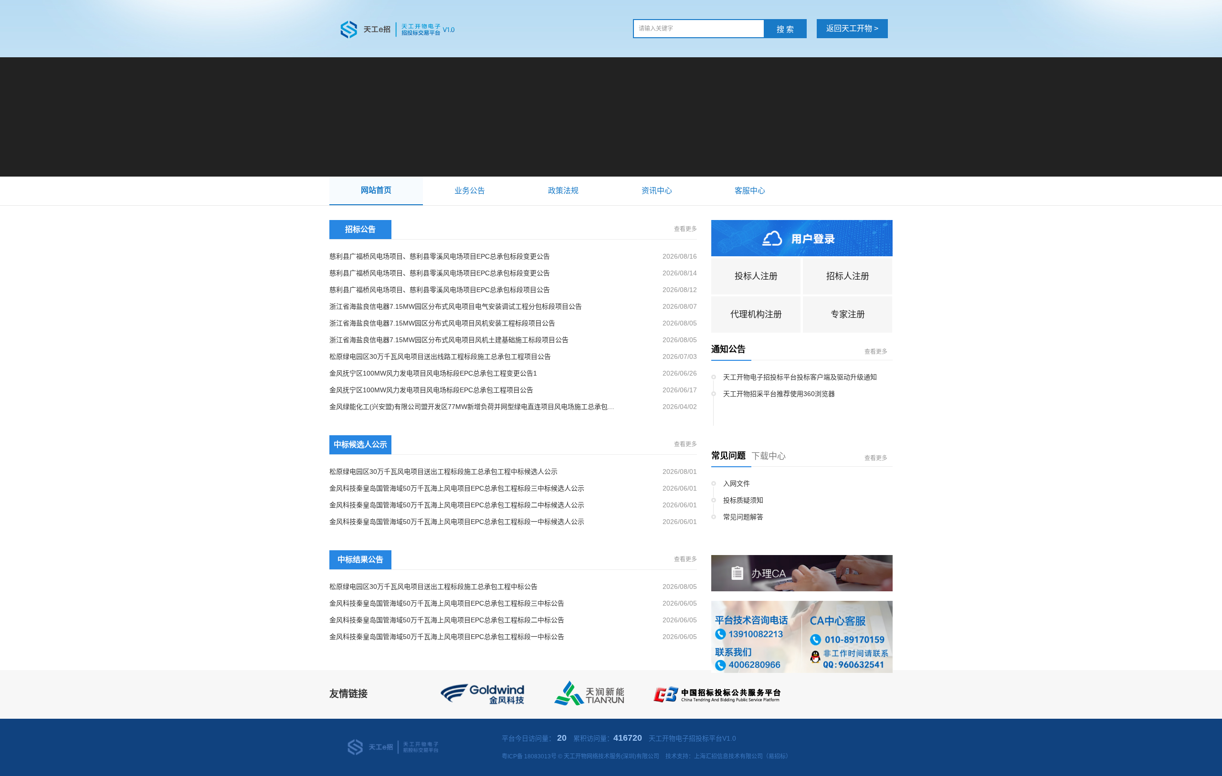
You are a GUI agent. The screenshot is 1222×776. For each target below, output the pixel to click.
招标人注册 (847, 276)
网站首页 (376, 190)
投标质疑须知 (743, 500)
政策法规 (563, 191)
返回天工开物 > (852, 28)
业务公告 (469, 191)
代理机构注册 (756, 314)
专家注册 (848, 314)
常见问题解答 (743, 517)
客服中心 (750, 191)
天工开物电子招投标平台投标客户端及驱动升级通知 (800, 377)
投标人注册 (756, 276)
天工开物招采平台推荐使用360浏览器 (779, 394)
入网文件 (736, 483)
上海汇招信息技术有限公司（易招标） (742, 756)
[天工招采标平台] (404, 29)
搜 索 (785, 29)
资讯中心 (657, 191)
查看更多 (685, 229)
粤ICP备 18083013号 (529, 756)
